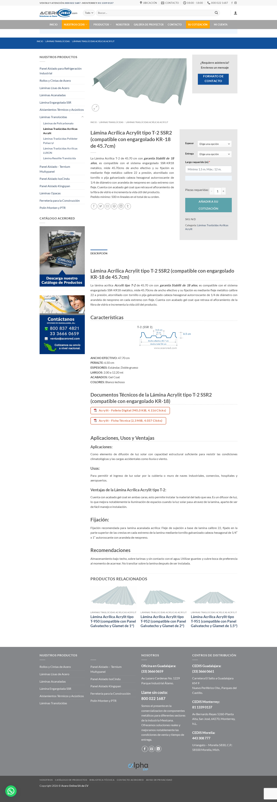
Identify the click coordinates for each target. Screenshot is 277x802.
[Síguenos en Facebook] (232, 3)
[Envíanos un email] (151, 749)
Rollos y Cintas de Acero (55, 80)
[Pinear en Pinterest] (114, 206)
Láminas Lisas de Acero (54, 88)
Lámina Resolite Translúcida (59, 158)
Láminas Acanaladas (53, 95)
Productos (101, 24)
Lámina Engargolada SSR (55, 102)
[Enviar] (216, 13)
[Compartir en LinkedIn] (121, 206)
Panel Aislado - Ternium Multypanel (55, 169)
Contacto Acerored (130, 779)
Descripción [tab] (98, 253)
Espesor (189, 143)
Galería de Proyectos (149, 24)
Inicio (54, 24)
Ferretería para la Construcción (60, 200)
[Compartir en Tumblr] (128, 206)
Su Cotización (197, 24)
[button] (95, 107)
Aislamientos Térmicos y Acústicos (62, 109)
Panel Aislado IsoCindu (55, 178)
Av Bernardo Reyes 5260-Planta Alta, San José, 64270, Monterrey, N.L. (213, 718)
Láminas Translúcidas (57, 41)
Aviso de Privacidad (159, 779)
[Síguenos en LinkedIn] (235, 3)
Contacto (175, 24)
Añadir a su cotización (208, 205)
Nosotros (123, 24)
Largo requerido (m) (197, 162)
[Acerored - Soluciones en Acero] (58, 13)
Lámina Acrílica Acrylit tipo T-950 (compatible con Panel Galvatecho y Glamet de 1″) (113, 621)
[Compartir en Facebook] (94, 206)
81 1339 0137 (105, 3)
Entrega (189, 153)
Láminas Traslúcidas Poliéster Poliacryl (60, 141)
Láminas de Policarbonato (58, 123)
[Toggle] (82, 117)
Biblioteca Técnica (102, 779)
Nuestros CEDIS (74, 24)
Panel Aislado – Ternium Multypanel (106, 669)
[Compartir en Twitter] (101, 206)
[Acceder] (235, 13)
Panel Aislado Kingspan (55, 186)
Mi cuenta (220, 24)
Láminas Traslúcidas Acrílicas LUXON (60, 150)
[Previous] (90, 613)
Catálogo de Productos (71, 779)
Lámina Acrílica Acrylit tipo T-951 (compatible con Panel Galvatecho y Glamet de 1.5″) (214, 621)
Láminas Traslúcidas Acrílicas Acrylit (93, 41)
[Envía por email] (107, 206)
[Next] (237, 613)
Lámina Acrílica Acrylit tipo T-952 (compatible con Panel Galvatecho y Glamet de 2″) (163, 621)
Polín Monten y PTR (53, 207)
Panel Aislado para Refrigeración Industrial (61, 71)
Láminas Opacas (50, 193)
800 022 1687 (72, 3)
